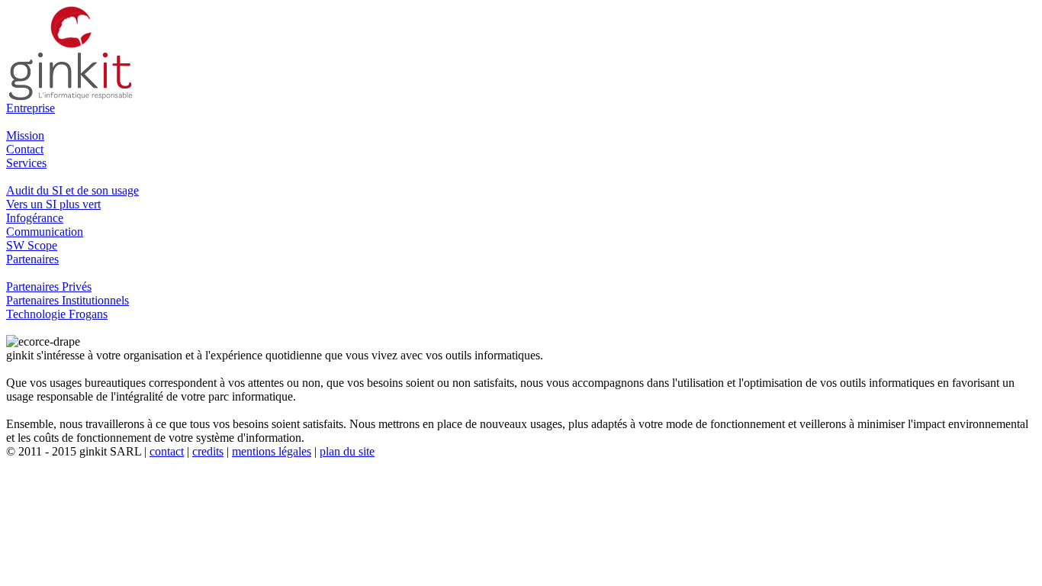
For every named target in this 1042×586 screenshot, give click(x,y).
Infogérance (34, 217)
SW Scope (31, 245)
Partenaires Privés (49, 286)
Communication (44, 231)
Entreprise (30, 107)
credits (208, 451)
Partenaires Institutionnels (67, 300)
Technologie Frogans (57, 313)
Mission (25, 135)
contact (167, 451)
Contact (24, 149)
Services (26, 162)
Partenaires (32, 259)
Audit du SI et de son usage (72, 190)
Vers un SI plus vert (53, 204)
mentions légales (271, 451)
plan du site (347, 451)
